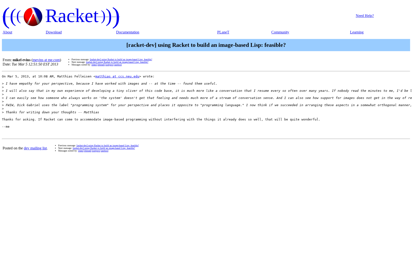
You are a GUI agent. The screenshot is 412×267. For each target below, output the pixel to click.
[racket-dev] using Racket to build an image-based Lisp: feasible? (121, 59)
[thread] (101, 64)
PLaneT (223, 32)
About (7, 32)
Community (280, 32)
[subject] (109, 64)
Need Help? (365, 16)
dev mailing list (35, 148)
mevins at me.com (46, 60)
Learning (357, 32)
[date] (94, 64)
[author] (118, 64)
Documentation (127, 32)
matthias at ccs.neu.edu (117, 76)
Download (54, 32)
